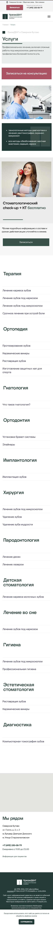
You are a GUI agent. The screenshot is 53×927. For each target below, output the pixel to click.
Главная (5, 25)
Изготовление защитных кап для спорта (22, 370)
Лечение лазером (13, 564)
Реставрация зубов (14, 360)
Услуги (12, 25)
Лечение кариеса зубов (17, 290)
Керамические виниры (16, 353)
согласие (43, 913)
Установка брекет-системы (19, 436)
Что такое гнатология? (16, 404)
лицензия (10, 891)
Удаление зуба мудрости (18, 524)
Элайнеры (9, 444)
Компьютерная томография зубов (23, 741)
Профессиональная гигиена (19, 669)
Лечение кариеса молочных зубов (23, 596)
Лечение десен (11, 556)
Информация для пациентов (14, 856)
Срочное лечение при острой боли (24, 313)
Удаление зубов (12, 516)
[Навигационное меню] (49, 16)
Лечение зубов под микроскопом (23, 305)
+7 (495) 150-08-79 (34, 8)
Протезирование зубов (16, 345)
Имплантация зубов (14, 476)
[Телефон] (9, 866)
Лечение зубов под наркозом (20, 298)
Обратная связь (28, 2)
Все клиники (40, 2)
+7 (4, 845)
